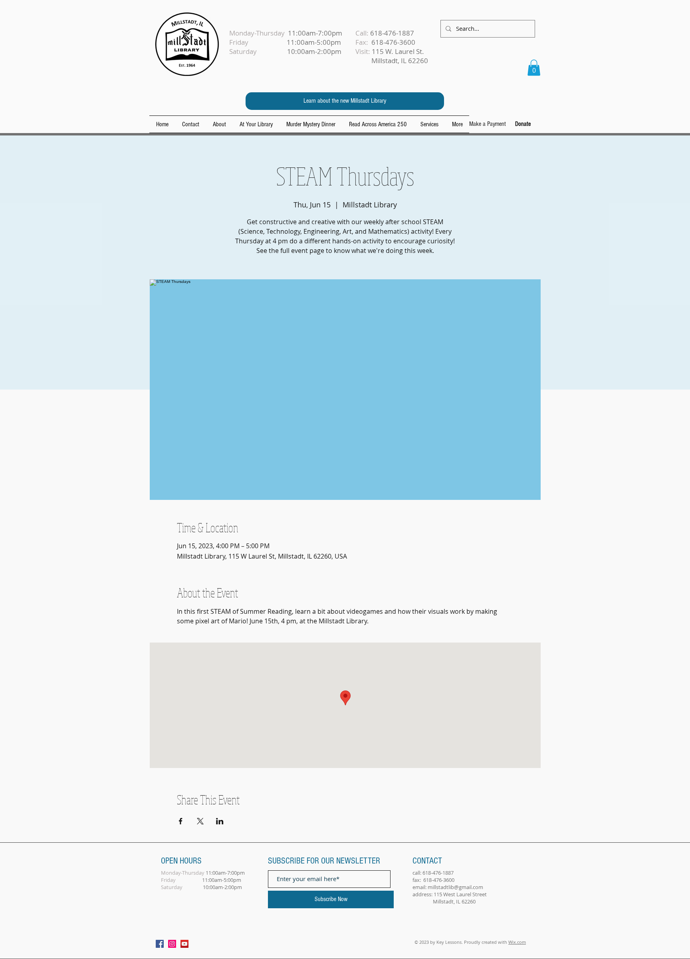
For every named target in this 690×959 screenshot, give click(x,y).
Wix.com (517, 942)
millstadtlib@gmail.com (455, 887)
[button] (534, 68)
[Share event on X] (200, 821)
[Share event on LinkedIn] (220, 821)
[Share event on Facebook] (180, 821)
